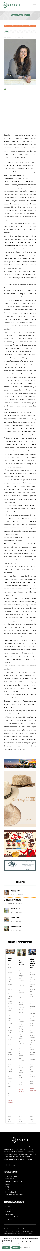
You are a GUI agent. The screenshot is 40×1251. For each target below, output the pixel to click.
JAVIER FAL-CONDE (15, 891)
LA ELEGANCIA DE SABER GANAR (12, 900)
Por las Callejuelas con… (14, 1181)
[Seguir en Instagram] (5, 1165)
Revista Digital (10, 1192)
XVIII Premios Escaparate (14, 1195)
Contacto (8, 1206)
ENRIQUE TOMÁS (15, 918)
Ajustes (25, 1247)
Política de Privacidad (19, 1234)
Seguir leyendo (9, 1101)
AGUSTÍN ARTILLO (15, 909)
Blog (6, 31)
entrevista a (21, 894)
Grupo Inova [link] (10, 1231)
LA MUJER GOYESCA (16, 927)
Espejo (7, 1184)
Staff (7, 1189)
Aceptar (6, 1247)
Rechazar (15, 1247)
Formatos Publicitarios (15, 1217)
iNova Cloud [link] (18, 1229)
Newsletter (9, 1212)
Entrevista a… (10, 1179)
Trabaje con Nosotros (13, 1209)
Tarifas (9, 1219)
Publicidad (9, 1214)
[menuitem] (34, 6)
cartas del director (17, 903)
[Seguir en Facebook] (9, 1165)
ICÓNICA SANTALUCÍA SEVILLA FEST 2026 (31, 1036)
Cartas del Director (12, 1176)
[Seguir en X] (13, 1165)
